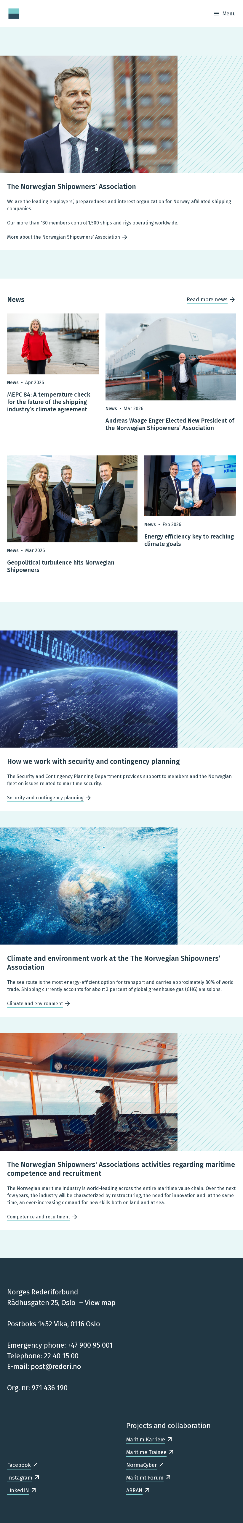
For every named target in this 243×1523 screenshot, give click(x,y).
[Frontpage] (13, 13)
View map (100, 1303)
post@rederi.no (56, 1366)
